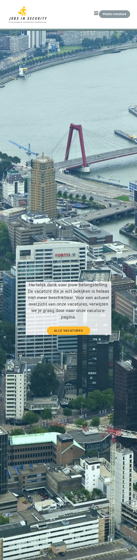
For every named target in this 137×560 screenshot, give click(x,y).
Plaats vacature (114, 14)
